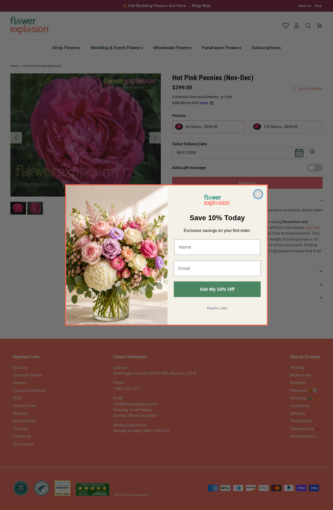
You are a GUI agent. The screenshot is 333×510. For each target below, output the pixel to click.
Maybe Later (217, 308)
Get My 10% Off (217, 289)
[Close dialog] (258, 194)
